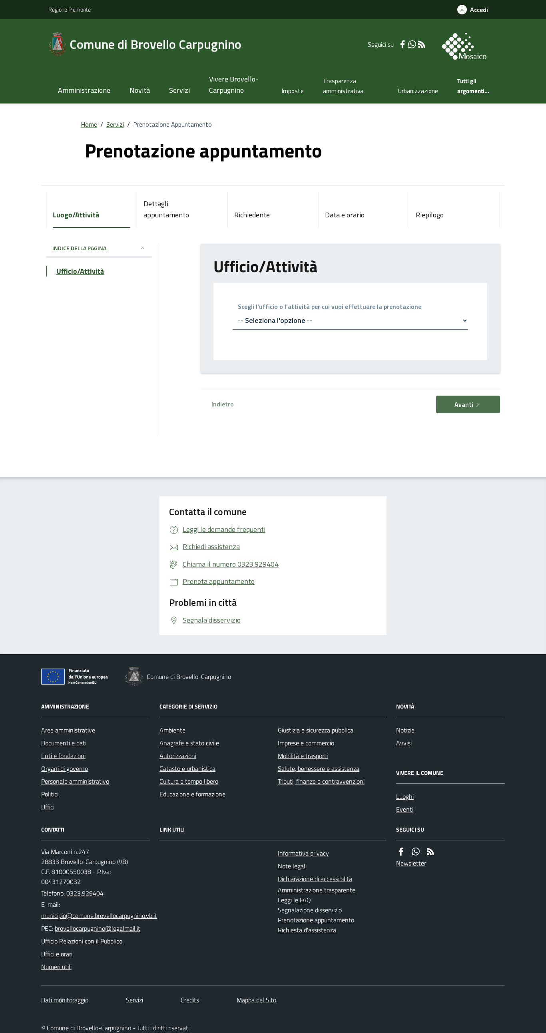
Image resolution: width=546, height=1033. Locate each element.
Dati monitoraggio (64, 1000)
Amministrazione (84, 90)
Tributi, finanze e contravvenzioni (321, 781)
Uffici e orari (56, 954)
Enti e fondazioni (63, 755)
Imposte (293, 91)
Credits (190, 1000)
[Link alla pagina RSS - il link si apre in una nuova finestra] (421, 44)
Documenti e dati (63, 743)
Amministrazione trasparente (316, 890)
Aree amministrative (68, 730)
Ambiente (172, 730)
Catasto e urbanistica (187, 768)
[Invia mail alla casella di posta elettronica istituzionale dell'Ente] (99, 915)
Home (89, 124)
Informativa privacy (303, 853)
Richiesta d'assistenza (307, 930)
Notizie (405, 730)
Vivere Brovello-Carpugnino (233, 85)
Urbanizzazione (418, 91)
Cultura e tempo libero (188, 781)
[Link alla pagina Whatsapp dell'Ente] (415, 851)
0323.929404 (85, 893)
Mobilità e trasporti (303, 755)
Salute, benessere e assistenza (318, 768)
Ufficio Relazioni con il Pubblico (81, 941)
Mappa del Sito (256, 1000)
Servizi (179, 90)
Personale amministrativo (75, 781)
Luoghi (405, 796)
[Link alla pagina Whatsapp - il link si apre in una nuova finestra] (412, 44)
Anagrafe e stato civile (189, 743)
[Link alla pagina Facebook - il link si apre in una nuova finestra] (402, 44)
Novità (140, 90)
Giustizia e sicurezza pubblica (315, 730)
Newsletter (411, 863)
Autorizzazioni (177, 755)
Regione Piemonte (69, 9)
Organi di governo (64, 768)
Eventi (404, 809)
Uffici (47, 807)
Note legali (292, 866)
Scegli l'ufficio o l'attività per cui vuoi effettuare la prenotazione (329, 307)
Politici (49, 794)
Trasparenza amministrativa (343, 85)
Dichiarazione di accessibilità (315, 879)
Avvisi (404, 743)
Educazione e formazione (192, 794)
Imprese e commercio (306, 743)
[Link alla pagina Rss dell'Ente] (430, 851)
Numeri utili (56, 966)
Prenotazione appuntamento (316, 920)
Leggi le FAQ (294, 900)
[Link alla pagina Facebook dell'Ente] (401, 851)
